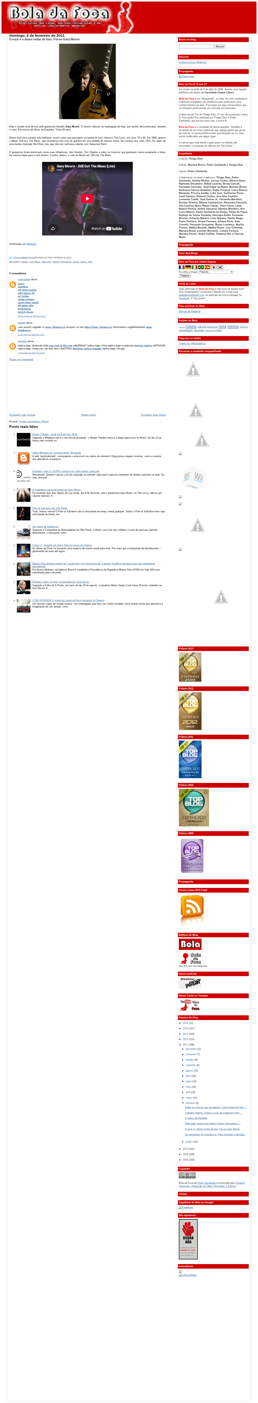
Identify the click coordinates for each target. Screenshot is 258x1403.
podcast (244, 327)
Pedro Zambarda (207, 1183)
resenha (199, 330)
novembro (191, 1054)
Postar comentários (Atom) (34, 421)
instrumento (66, 262)
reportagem (186, 330)
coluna (190, 326)
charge (182, 327)
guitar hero (46, 262)
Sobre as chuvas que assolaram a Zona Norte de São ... (216, 1107)
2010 (186, 1148)
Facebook (184, 298)
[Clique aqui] (186, 76)
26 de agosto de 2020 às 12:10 (32, 316)
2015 (186, 1023)
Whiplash (31, 244)
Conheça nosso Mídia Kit (192, 62)
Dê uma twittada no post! (24, 257)
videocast (209, 330)
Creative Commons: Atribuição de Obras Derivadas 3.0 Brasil (212, 1185)
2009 (186, 1154)
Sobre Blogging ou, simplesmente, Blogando (56, 452)
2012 (186, 1039)
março (189, 1097)
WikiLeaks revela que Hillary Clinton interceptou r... (213, 1123)
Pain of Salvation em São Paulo (49, 508)
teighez (22, 322)
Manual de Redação (190, 311)
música (76, 262)
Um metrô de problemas (45, 526)
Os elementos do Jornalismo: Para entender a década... (215, 1134)
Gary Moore (34, 262)
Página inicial (88, 415)
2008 (186, 1159)
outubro (190, 1059)
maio (189, 1086)
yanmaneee (24, 279)
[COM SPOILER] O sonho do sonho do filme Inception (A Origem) (68, 600)
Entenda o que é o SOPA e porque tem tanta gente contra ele (65, 471)
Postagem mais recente (22, 415)
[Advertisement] (37, 386)
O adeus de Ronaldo (196, 1118)
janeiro (190, 1141)
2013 (186, 1033)
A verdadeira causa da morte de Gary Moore (56, 489)
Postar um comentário (21, 359)
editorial (202, 326)
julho (189, 1075)
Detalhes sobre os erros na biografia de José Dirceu (60, 581)
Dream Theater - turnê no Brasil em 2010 (54, 434)
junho (189, 1081)
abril (188, 1092)
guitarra (56, 262)
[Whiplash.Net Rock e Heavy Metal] (180, 497)
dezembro (191, 1049)
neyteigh (22, 341)
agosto (190, 1070)
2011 (186, 1044)
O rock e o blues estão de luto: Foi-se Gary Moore (44, 39)
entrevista (212, 326)
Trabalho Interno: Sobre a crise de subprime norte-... (213, 1112)
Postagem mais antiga (153, 415)
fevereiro (191, 1103)
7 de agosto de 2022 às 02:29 (31, 353)
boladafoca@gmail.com (192, 295)
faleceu (25, 262)
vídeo (90, 262)
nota (222, 326)
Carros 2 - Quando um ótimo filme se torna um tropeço (62, 545)
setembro (191, 1065)
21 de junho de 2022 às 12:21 (31, 335)
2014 (186, 1028)
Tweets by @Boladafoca (192, 343)
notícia (83, 262)
